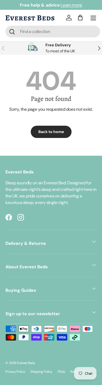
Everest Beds (26, 363)
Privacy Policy (15, 371)
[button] (81, 18)
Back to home (51, 131)
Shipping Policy (41, 371)
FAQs (61, 371)
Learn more (71, 5)
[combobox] (52, 31)
